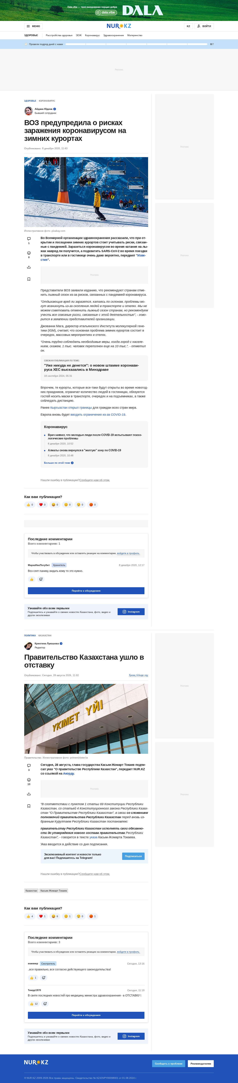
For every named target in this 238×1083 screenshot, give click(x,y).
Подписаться (133, 856)
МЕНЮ (36, 26)
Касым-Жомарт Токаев (54, 890)
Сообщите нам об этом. (94, 480)
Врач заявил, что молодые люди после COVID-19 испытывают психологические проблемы (95, 436)
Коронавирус (92, 35)
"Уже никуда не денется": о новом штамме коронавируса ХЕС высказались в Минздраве (91, 367)
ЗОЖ (79, 35)
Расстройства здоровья (59, 35)
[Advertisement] (119, 69)
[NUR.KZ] (119, 26)
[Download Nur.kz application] (119, 10)
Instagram (134, 611)
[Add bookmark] (29, 279)
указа (93, 837)
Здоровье (31, 35)
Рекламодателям (201, 1063)
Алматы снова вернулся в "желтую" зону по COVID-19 (84, 450)
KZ (188, 26)
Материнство (134, 35)
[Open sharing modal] (29, 267)
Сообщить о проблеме (168, 1063)
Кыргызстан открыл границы (71, 407)
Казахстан (45, 635)
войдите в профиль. (128, 553)
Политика (30, 635)
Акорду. (68, 773)
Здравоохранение (113, 35)
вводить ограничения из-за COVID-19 (98, 414)
